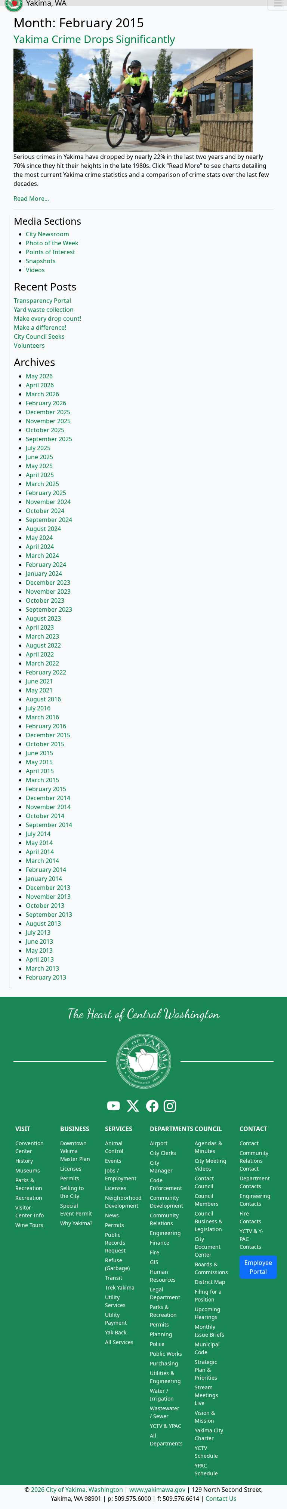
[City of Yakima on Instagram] (169, 1106)
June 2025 (39, 457)
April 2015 (40, 771)
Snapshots (41, 261)
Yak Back (115, 1332)
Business (74, 1129)
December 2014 (48, 798)
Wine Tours (29, 1225)
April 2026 (40, 385)
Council (208, 1129)
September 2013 (49, 914)
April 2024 (40, 547)
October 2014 (45, 816)
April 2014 (40, 852)
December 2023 (48, 582)
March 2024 (42, 555)
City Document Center (207, 1246)
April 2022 (40, 654)
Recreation (28, 1197)
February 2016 (46, 726)
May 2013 (39, 950)
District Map (210, 1281)
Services (118, 1129)
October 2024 (45, 511)
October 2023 (45, 600)
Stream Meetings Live (206, 1395)
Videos (35, 270)
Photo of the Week (52, 243)
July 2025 (38, 448)
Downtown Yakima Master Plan (75, 1151)
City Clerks (163, 1152)
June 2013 (39, 941)
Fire (154, 1252)
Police (157, 1343)
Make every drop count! (47, 318)
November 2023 (48, 591)
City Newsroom (47, 234)
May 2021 (39, 690)
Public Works (166, 1353)
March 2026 (42, 394)
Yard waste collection (44, 309)
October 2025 (45, 430)
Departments (171, 1129)
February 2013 (46, 977)
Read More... (31, 198)
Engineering (165, 1232)
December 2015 (48, 735)
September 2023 (49, 609)
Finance (159, 1242)
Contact (253, 1129)
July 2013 (38, 932)
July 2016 (38, 708)
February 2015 (46, 789)
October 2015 (45, 744)
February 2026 (46, 403)
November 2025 (48, 421)
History (24, 1160)
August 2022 (43, 645)
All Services (119, 1342)
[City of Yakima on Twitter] (133, 1106)
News (112, 1215)
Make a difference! (40, 327)
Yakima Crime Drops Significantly (94, 39)
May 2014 (39, 843)
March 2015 (42, 780)
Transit (113, 1277)
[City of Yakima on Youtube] (113, 1106)
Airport (158, 1143)
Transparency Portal (42, 300)
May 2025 (39, 466)
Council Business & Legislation (208, 1221)
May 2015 (39, 762)
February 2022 (46, 672)
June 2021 (39, 681)
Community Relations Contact (254, 1160)
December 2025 (48, 412)
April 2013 (40, 959)
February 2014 (46, 870)
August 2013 (43, 923)
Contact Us (221, 1498)
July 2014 (38, 834)
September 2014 (49, 825)
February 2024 (46, 564)
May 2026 (39, 376)
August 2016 (43, 699)
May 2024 (39, 538)
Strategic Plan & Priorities (206, 1369)
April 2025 (40, 475)
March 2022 (42, 663)
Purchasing (164, 1363)
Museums (27, 1170)
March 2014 (42, 861)
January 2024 (44, 573)
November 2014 (48, 807)
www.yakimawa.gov (157, 1489)
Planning (161, 1334)
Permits (69, 1178)
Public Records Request (115, 1242)
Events (113, 1160)
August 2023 (43, 618)
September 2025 (49, 439)
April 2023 (40, 627)
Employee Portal (258, 1267)
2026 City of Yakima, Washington (77, 1489)
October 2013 (45, 905)
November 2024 (48, 502)
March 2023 (42, 636)
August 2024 (43, 529)
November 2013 (48, 896)
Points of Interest (50, 252)
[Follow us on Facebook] (152, 1106)
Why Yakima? (76, 1223)
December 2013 (48, 887)
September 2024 (49, 520)
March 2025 (42, 484)
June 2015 (39, 753)
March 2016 (42, 717)
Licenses (70, 1168)
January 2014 (44, 879)
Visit (22, 1129)
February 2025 (46, 493)
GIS (154, 1262)
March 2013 (42, 968)
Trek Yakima (120, 1287)
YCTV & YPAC (165, 1425)
